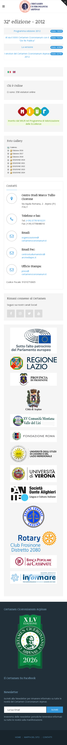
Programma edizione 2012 (27, 30)
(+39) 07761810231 (35, 220)
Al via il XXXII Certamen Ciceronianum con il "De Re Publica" (27, 39)
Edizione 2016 (18, 150)
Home (18, 737)
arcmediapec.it (29, 257)
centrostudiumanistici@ (33, 254)
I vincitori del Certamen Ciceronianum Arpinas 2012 (27, 55)
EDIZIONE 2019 (19, 160)
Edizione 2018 (18, 157)
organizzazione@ (30, 237)
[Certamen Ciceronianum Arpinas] (33, 6)
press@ (25, 271)
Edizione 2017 (18, 154)
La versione (27, 47)
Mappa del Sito (32, 737)
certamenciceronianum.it (34, 240)
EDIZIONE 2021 (19, 163)
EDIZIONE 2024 (19, 173)
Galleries (13, 147)
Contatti (47, 737)
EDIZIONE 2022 (19, 166)
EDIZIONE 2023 (19, 169)
